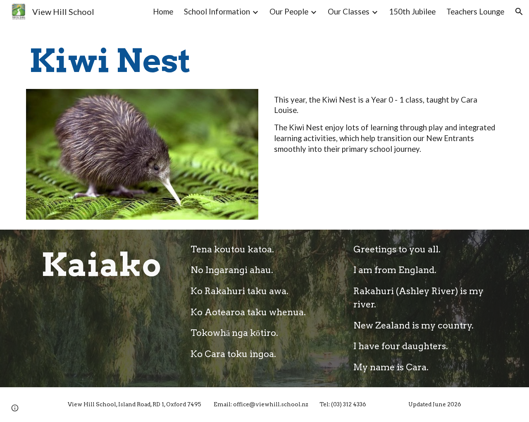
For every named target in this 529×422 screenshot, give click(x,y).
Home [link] (163, 11)
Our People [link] (288, 11)
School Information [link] (217, 11)
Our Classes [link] (348, 11)
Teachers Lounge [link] (475, 11)
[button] (519, 12)
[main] (142, 61)
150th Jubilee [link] (412, 11)
